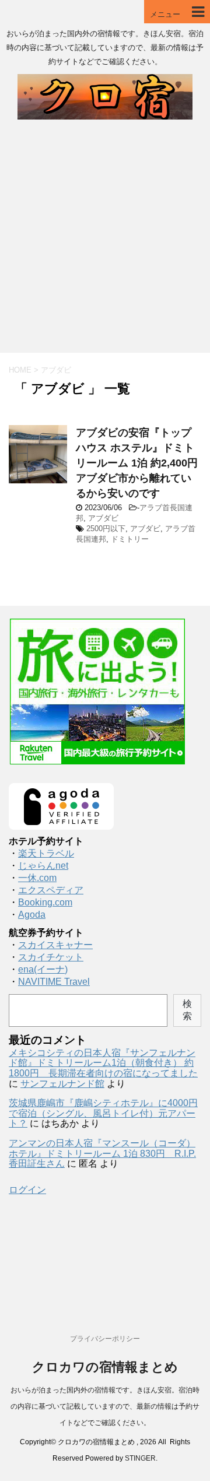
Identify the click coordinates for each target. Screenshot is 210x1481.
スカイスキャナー (55, 945)
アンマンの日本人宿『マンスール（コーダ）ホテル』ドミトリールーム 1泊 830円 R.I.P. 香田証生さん (102, 1153)
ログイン (27, 1190)
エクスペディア (50, 890)
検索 (187, 1010)
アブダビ (103, 518)
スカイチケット (50, 957)
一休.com (37, 878)
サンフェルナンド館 (62, 1084)
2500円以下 (105, 528)
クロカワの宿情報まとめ (105, 1367)
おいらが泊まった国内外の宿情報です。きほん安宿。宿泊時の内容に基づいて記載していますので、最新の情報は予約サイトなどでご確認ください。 (105, 1406)
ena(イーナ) (43, 969)
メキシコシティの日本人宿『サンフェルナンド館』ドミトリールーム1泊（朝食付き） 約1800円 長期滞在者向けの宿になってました (103, 1063)
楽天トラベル (46, 853)
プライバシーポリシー (105, 1339)
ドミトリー (130, 539)
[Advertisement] (105, 242)
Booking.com (45, 902)
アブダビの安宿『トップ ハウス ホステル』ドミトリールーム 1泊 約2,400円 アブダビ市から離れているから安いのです (142, 463)
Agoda (32, 915)
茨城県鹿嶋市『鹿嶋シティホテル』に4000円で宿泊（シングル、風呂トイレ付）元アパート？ (103, 1113)
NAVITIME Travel (54, 982)
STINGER (140, 1458)
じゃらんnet (43, 866)
